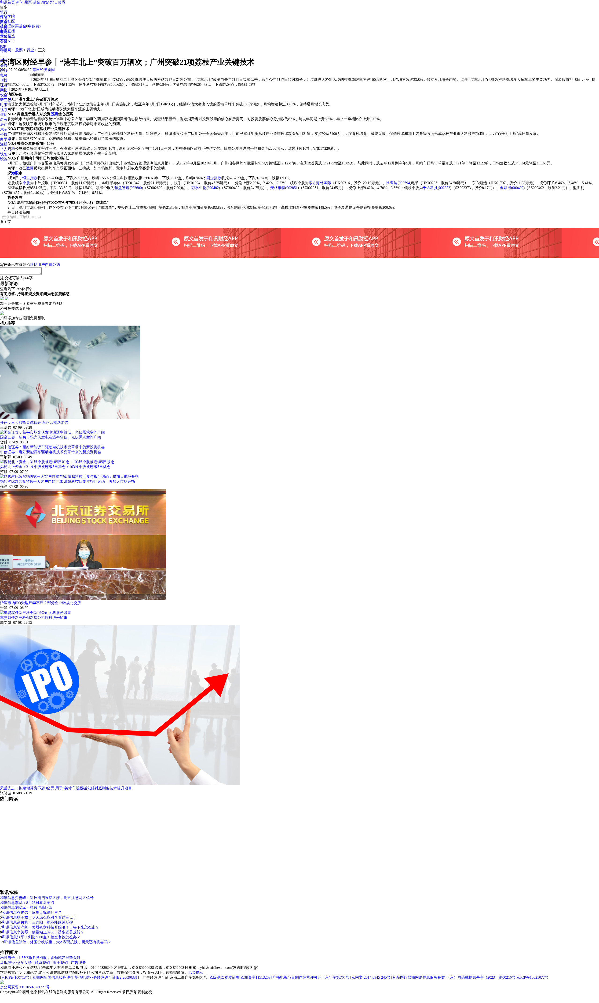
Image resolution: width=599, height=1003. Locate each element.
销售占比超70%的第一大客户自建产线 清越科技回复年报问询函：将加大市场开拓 (67, 481)
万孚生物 (198, 188)
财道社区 (7, 21)
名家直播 (7, 31)
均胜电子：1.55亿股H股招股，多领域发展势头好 (40, 958)
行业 (30, 50)
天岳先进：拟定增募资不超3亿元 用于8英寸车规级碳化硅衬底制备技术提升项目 (66, 788)
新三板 (5, 100)
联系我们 (42, 963)
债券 (62, 2)
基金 (36, 2)
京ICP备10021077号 (532, 977)
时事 (3, 105)
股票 (28, 2)
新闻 (19, 2)
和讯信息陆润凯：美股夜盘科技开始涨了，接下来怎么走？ (50, 927)
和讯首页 (7, 2)
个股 (26, 183)
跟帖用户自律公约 (45, 265)
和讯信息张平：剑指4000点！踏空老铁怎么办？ (41, 937)
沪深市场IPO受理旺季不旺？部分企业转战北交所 (40, 603)
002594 (404, 183)
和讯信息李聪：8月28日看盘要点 (27, 903)
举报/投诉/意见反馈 (16, 963)
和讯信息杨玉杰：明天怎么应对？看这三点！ (39, 917)
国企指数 (213, 178)
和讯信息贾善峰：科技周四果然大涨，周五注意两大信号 (47, 898)
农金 (3, 95)
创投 (3, 80)
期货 (45, 2)
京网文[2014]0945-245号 (371, 977)
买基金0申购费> (28, 26)
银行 (3, 12)
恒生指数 (29, 178)
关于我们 (60, 963)
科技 (3, 134)
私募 (3, 75)
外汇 (53, 2)
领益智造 (121, 188)
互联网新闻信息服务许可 (53, 977)
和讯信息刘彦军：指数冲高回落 (26, 908)
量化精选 (7, 36)
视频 (3, 110)
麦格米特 (277, 188)
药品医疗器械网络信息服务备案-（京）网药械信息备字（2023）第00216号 (454, 977)
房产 (3, 124)
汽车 (3, 129)
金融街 (505, 188)
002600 (136, 188)
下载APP (7, 41)
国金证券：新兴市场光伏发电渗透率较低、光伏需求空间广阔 (50, 437)
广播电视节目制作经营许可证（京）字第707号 (311, 977)
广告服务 (78, 963)
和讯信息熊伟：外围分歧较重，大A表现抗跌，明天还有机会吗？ (57, 942)
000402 (517, 188)
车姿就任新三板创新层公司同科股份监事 (33, 618)
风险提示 (195, 972)
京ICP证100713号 (15, 977)
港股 (15, 173)
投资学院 (7, 16)
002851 (292, 188)
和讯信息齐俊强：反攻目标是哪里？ (32, 912)
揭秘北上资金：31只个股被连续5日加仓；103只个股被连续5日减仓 (55, 467)
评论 (3, 115)
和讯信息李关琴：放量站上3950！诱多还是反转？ (43, 932)
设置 (3, 159)
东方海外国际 (320, 183)
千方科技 (430, 188)
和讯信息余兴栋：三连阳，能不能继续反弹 (37, 922)
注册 (3, 144)
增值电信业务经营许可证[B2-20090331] (107, 977)
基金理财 (7, 26)
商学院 (5, 139)
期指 (3, 90)
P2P (3, 46)
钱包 (3, 154)
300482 (213, 188)
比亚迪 (392, 183)
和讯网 (5, 50)
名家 (3, 120)
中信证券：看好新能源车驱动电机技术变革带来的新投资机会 (50, 452)
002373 (444, 188)
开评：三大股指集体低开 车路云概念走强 (34, 422)
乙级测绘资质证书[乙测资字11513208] (240, 977)
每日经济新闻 (43, 70)
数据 (30, 168)
